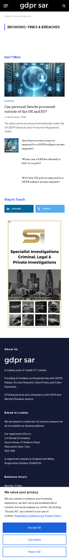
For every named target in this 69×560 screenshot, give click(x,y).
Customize (34, 539)
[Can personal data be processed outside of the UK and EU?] (34, 80)
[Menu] (6, 6)
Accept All (34, 527)
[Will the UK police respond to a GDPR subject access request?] (11, 183)
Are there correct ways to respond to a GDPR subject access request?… (43, 144)
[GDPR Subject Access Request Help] (34, 6)
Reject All (34, 551)
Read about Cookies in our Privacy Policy (38, 515)
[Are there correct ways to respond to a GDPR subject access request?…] (11, 145)
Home (7, 16)
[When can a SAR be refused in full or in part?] (11, 164)
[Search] (63, 6)
